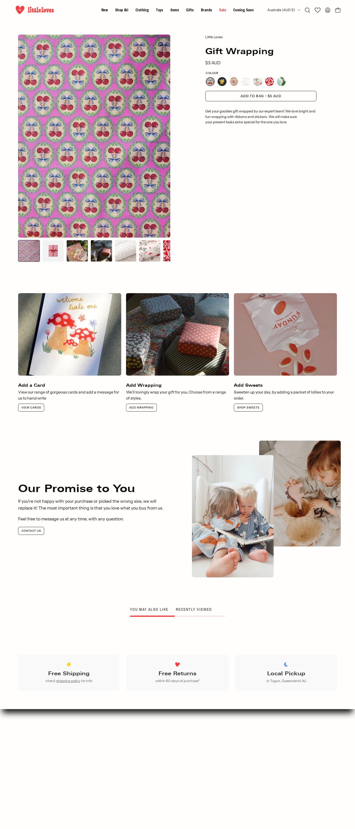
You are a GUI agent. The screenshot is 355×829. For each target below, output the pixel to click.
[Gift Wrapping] (29, 251)
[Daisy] (245, 81)
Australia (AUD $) (281, 10)
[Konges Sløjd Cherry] (210, 81)
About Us (202, 747)
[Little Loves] (35, 10)
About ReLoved (202, 755)
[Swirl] (281, 81)
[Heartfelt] (269, 81)
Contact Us (31, 530)
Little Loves (214, 37)
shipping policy (68, 681)
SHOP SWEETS (248, 407)
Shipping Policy (202, 779)
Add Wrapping (141, 407)
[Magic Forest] (257, 81)
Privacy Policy (202, 763)
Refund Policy (202, 787)
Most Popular (120, 763)
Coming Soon (120, 787)
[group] (177, 352)
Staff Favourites (120, 771)
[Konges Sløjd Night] (222, 81)
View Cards (31, 407)
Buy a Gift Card (120, 779)
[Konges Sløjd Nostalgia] (233, 81)
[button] (206, 10)
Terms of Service (202, 771)
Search (120, 739)
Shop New (120, 747)
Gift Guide (120, 755)
